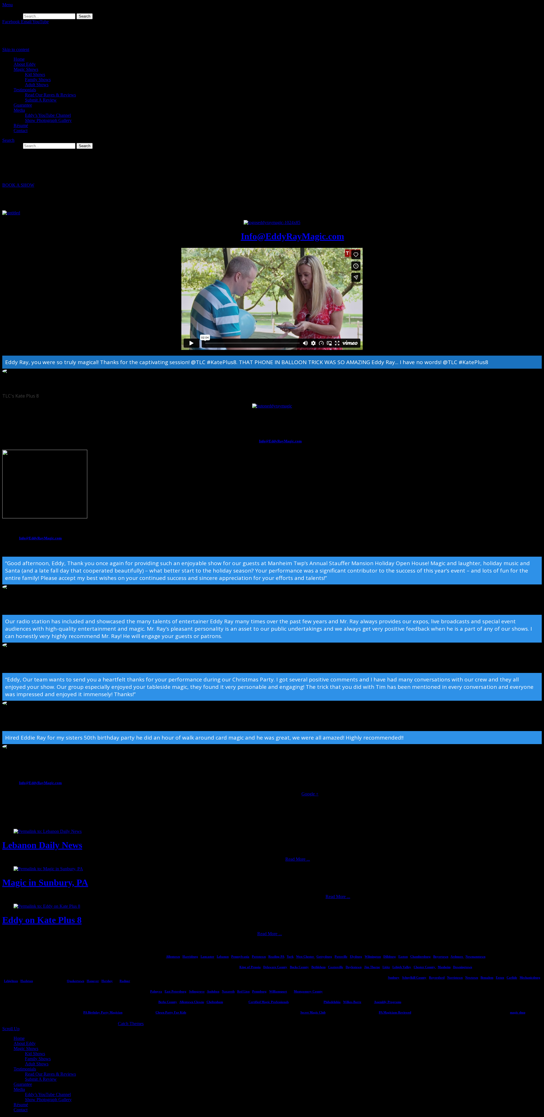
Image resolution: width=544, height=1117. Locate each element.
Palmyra (156, 991)
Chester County (425, 967)
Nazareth (228, 991)
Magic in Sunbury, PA (45, 882)
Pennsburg (259, 991)
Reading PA (276, 956)
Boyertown (440, 956)
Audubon (213, 991)
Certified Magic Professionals (268, 1002)
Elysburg (356, 956)
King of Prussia (250, 967)
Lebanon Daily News (42, 845)
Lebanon (223, 956)
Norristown (455, 977)
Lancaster (207, 956)
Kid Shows (35, 74)
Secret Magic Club (313, 1012)
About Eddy (25, 64)
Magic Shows (26, 69)
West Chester (305, 956)
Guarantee (23, 105)
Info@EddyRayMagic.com (292, 236)
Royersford (437, 977)
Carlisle (512, 977)
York (290, 956)
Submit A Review (41, 100)
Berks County (167, 1002)
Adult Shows (36, 84)
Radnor (125, 981)
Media (19, 110)
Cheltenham (215, 1002)
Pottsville (341, 956)
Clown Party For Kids (171, 1012)
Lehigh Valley (401, 967)
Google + (309, 793)
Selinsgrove (197, 991)
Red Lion (243, 991)
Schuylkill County (414, 977)
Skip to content (15, 49)
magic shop (517, 1012)
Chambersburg (420, 956)
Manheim (444, 967)
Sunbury (394, 977)
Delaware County (275, 967)
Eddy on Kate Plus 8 (42, 920)
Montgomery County (308, 991)
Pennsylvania (240, 956)
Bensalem (487, 977)
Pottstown (259, 956)
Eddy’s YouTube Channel (48, 115)
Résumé (21, 125)
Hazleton (26, 981)
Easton (403, 956)
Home (19, 59)
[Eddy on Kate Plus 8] (47, 906)
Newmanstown (475, 956)
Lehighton (11, 981)
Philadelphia (332, 1002)
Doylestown (354, 967)
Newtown (471, 977)
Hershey (107, 981)
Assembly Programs (387, 1002)
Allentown (173, 956)
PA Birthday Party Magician (102, 1012)
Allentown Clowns (191, 1002)
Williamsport (278, 991)
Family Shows (38, 79)
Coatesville (335, 967)
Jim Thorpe (372, 967)
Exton (500, 977)
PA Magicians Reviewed (395, 1012)
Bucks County (299, 967)
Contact (20, 130)
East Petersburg (175, 991)
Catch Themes (131, 1023)
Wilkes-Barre (352, 1002)
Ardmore (457, 956)
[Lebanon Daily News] (48, 831)
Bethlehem (318, 967)
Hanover (93, 981)
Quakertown (75, 981)
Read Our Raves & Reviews (50, 94)
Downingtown (462, 967)
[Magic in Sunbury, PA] (48, 868)
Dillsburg (389, 956)
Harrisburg (190, 956)
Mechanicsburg (530, 977)
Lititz (386, 967)
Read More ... (297, 859)
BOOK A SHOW (18, 185)
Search (8, 140)
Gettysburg (324, 956)
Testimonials (25, 89)
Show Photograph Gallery (48, 120)
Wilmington (373, 956)
